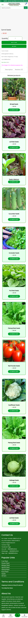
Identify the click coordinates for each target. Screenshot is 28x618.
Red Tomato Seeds (14, 365)
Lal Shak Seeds (14, 141)
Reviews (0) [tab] (19, 70)
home (3, 616)
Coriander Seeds (14, 253)
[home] (3, 615)
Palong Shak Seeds (14, 328)
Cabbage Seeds (14, 480)
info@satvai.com (10, 543)
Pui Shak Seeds (14, 290)
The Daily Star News (7, 588)
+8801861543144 (14, 551)
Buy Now (14, 46)
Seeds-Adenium (14, 179)
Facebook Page (6, 547)
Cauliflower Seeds (14, 405)
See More (3, 62)
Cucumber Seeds (14, 213)
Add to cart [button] (14, 110)
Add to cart (14, 42)
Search (25, 7)
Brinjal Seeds (14, 104)
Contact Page (5, 545)
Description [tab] (9, 70)
